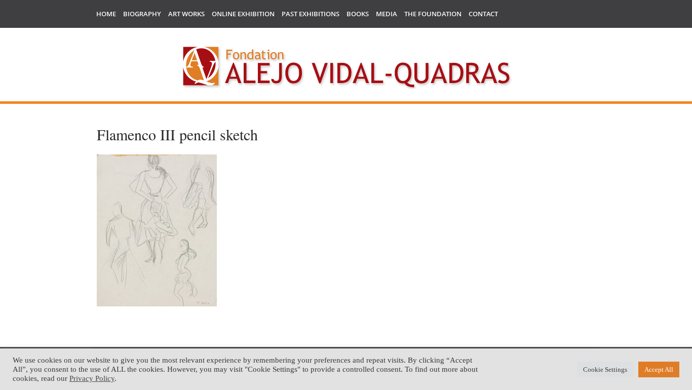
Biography (142, 13)
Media (386, 13)
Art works (186, 13)
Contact (483, 13)
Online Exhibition (243, 13)
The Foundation (433, 13)
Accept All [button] (658, 369)
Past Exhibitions (310, 13)
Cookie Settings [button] (605, 369)
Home (106, 13)
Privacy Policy (91, 378)
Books (358, 13)
